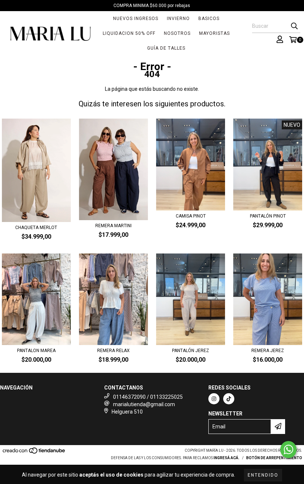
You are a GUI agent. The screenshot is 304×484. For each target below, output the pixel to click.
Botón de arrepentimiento (274, 458)
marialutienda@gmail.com (144, 404)
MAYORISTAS (214, 33)
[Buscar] (294, 26)
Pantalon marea (36, 350)
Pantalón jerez (190, 350)
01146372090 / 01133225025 (148, 397)
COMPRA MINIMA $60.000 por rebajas (151, 5)
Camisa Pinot (191, 216)
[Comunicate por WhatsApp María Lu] (288, 449)
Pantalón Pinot (268, 216)
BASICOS (208, 18)
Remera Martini (113, 225)
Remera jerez (267, 350)
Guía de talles (166, 48)
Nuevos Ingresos (135, 18)
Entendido (263, 475)
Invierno (178, 18)
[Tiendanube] (34, 453)
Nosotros (177, 33)
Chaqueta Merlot (36, 227)
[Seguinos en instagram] (213, 398)
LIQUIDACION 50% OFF (129, 33)
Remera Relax (113, 350)
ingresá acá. (226, 458)
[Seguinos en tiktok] (228, 398)
